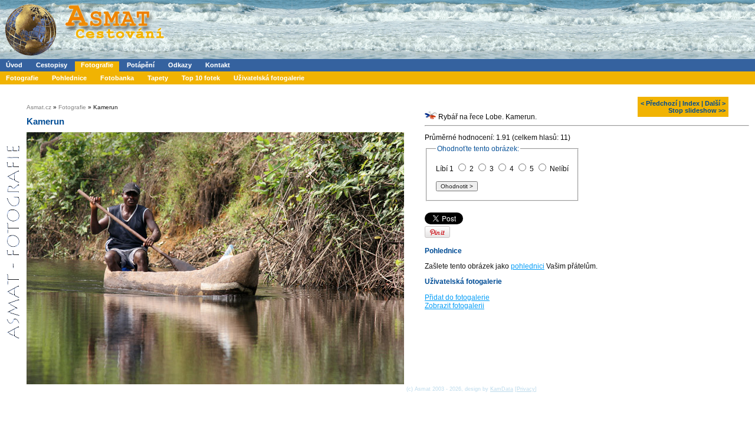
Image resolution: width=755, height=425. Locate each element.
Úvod (14, 64)
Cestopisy (51, 64)
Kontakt (217, 64)
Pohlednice (69, 77)
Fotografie (97, 64)
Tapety (157, 77)
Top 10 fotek (201, 77)
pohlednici (527, 266)
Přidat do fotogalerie (457, 297)
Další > (715, 103)
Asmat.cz (39, 107)
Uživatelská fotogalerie (269, 77)
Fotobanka (117, 77)
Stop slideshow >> (697, 110)
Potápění (141, 64)
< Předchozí (659, 103)
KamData (501, 389)
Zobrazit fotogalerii (454, 306)
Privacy (526, 389)
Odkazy (180, 64)
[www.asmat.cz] (84, 57)
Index (691, 103)
